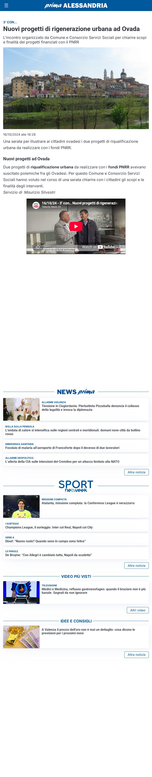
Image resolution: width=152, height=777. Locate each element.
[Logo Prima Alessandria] (76, 5)
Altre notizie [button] (136, 472)
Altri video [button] (137, 610)
